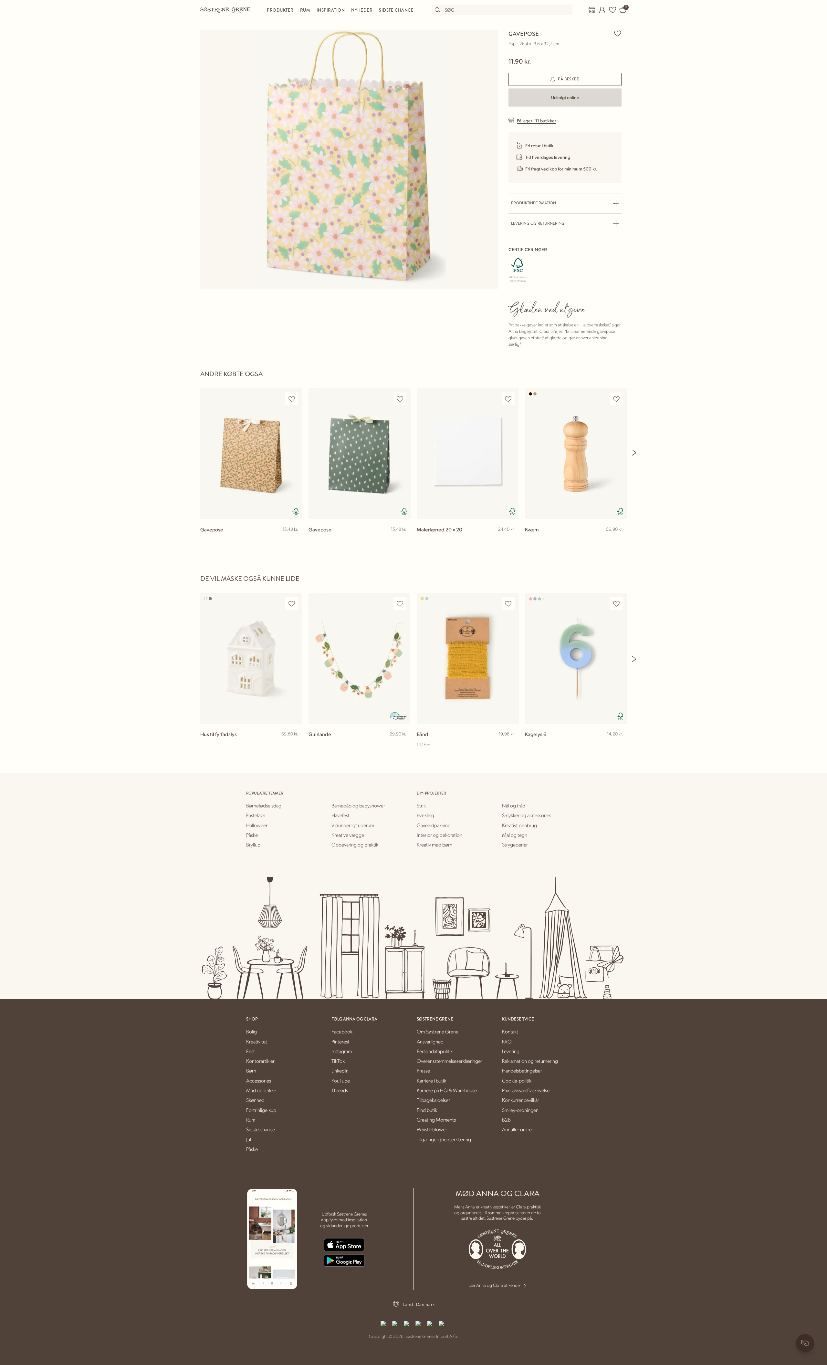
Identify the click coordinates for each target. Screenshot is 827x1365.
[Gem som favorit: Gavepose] (618, 33)
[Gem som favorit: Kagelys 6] (616, 603)
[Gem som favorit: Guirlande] (400, 603)
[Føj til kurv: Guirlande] (402, 744)
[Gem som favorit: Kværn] (616, 398)
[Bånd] (467, 658)
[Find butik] (592, 10)
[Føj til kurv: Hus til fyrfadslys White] (294, 744)
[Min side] (602, 10)
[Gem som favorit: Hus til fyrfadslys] (291, 603)
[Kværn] (576, 453)
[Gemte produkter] (612, 10)
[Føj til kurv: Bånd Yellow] (511, 744)
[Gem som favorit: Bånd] (508, 603)
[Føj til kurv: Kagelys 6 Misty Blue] (619, 744)
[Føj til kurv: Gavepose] (294, 540)
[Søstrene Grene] (225, 10)
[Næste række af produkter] (634, 452)
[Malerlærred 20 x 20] (467, 453)
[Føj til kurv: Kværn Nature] (619, 540)
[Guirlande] (359, 658)
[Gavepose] (251, 453)
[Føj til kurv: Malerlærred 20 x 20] (511, 540)
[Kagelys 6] (576, 658)
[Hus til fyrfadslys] (251, 658)
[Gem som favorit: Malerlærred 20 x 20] (508, 398)
